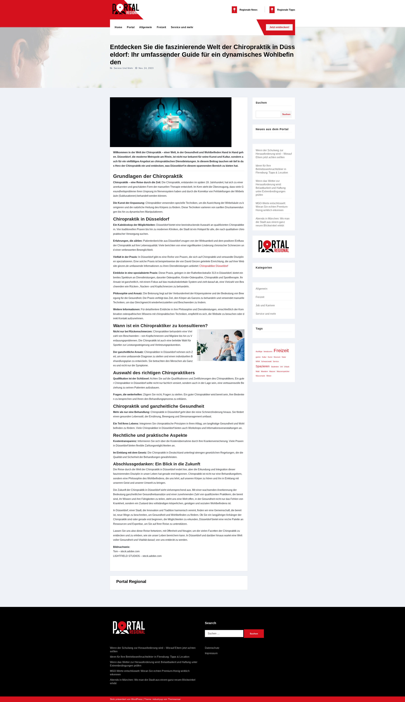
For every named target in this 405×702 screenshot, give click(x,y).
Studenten (275, 367)
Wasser (272, 371)
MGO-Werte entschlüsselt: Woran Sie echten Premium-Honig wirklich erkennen (272, 207)
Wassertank (260, 376)
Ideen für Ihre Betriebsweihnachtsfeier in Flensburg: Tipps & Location (272, 169)
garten (258, 357)
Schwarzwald (266, 361)
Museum (277, 357)
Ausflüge (259, 351)
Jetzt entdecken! (279, 27)
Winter (268, 376)
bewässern (268, 351)
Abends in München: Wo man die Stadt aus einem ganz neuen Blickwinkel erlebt (273, 222)
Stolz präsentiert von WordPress (126, 699)
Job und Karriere (265, 305)
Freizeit (161, 27)
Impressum (211, 653)
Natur (284, 357)
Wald (257, 371)
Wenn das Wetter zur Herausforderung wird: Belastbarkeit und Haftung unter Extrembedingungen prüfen (271, 188)
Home (118, 27)
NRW (258, 361)
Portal (130, 27)
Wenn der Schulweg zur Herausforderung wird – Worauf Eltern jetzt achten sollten (274, 154)
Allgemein (145, 27)
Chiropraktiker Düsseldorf (213, 266)
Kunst (270, 357)
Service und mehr (182, 27)
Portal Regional (131, 581)
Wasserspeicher (283, 371)
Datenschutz (212, 648)
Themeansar (174, 699)
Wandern (264, 371)
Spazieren (263, 366)
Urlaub (286, 367)
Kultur (264, 357)
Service (276, 361)
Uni (281, 367)
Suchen (261, 102)
